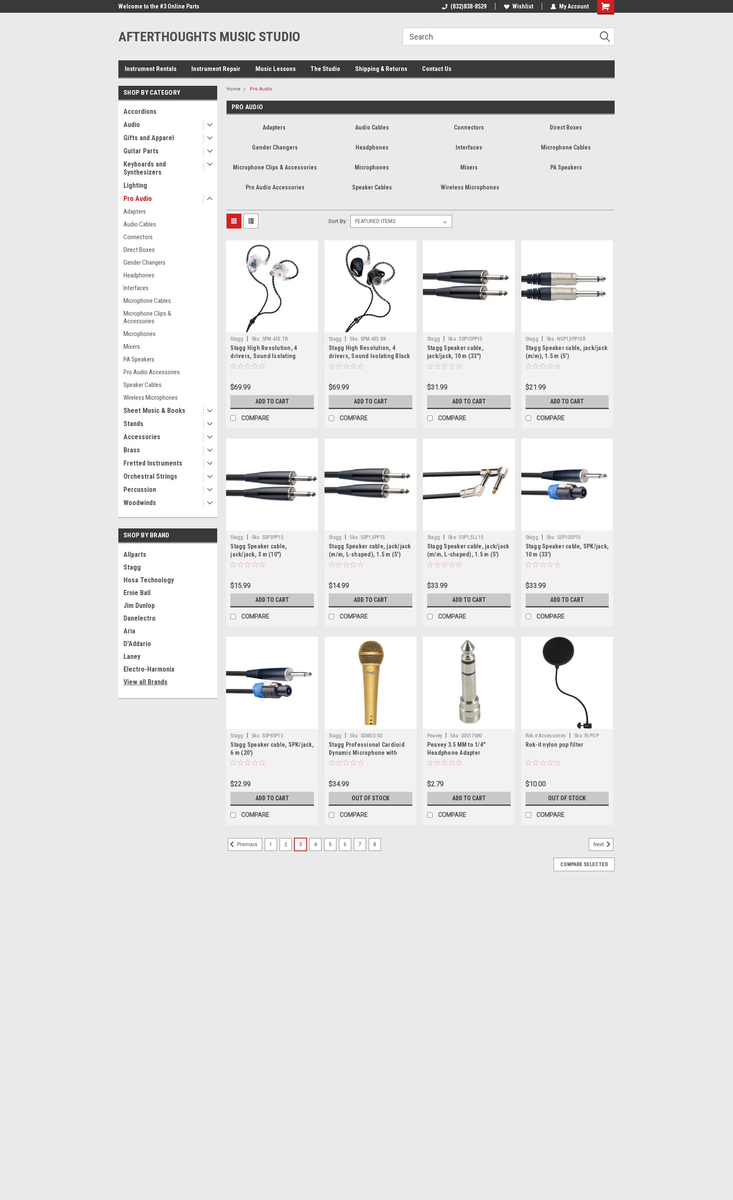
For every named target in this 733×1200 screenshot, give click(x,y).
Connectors (138, 237)
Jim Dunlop (139, 605)
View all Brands (145, 682)
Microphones (139, 334)
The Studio (325, 69)
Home (234, 89)
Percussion (139, 490)
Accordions (140, 111)
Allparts (134, 555)
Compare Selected (584, 864)
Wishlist (522, 6)
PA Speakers (138, 359)
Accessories (141, 437)
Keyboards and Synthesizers (144, 168)
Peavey (434, 736)
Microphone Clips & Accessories (147, 317)
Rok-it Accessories (546, 736)
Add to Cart (272, 401)
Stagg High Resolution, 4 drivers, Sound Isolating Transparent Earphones (263, 355)
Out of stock (370, 798)
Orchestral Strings (150, 476)
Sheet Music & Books (154, 411)
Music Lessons (275, 69)
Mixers (131, 346)
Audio (131, 125)
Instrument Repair (216, 69)
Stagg (132, 567)
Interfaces (135, 288)
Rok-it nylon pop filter (555, 744)
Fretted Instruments (152, 463)
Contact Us (436, 69)
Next (599, 844)
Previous (246, 844)
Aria (129, 631)
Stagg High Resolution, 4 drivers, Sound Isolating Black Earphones (369, 355)
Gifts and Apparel (148, 138)
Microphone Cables (147, 301)
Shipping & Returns (381, 69)
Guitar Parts (141, 151)
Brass (131, 450)
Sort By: (337, 221)
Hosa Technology (148, 580)
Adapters (134, 211)
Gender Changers (144, 262)
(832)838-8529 (468, 6)
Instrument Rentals (150, 69)
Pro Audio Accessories (151, 372)
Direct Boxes (139, 250)
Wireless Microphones (150, 397)
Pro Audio (137, 199)
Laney (131, 656)
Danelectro (139, 618)
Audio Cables (139, 224)
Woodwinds (139, 503)
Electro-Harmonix (148, 669)
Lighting (135, 185)
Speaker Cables (142, 385)
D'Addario (137, 644)
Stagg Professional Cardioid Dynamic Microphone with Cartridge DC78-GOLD (367, 752)
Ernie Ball (137, 593)
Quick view (272, 325)
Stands (133, 424)
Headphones (138, 275)
